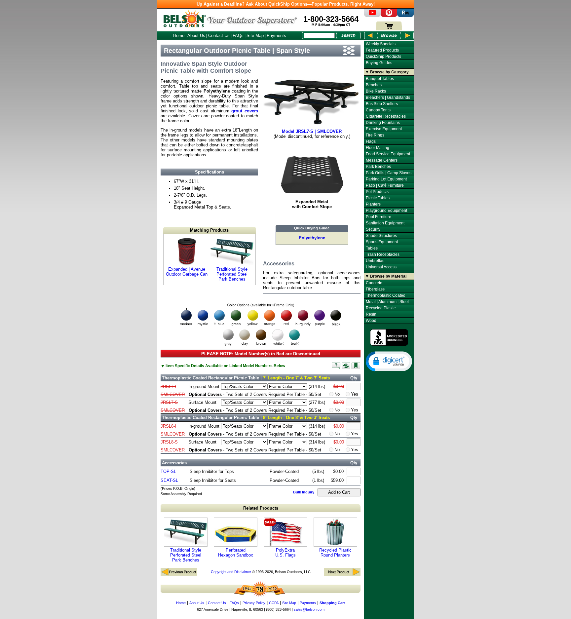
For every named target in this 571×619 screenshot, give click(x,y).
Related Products (260, 508)
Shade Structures (381, 235)
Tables (372, 248)
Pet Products (377, 191)
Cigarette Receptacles (386, 116)
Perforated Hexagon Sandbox (235, 553)
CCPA (274, 603)
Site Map (255, 35)
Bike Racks (376, 91)
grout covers (244, 110)
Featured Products (382, 50)
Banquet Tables (380, 78)
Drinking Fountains (383, 122)
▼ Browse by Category (387, 72)
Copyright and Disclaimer (231, 572)
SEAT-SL (169, 480)
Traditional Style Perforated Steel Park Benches (231, 274)
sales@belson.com (309, 609)
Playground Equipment (386, 210)
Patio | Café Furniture (385, 185)
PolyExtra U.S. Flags (285, 553)
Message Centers (382, 160)
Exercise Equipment (384, 129)
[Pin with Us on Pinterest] (389, 15)
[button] (389, 361)
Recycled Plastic (381, 308)
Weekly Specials (381, 44)
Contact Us (219, 35)
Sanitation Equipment (385, 223)
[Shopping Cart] (389, 28)
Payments (276, 35)
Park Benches (378, 166)
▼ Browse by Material (385, 276)
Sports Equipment (382, 242)
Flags (371, 141)
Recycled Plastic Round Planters (335, 553)
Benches (374, 85)
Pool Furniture (378, 216)
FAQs (238, 35)
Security (373, 229)
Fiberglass (375, 289)
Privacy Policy (254, 603)
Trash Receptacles (383, 254)
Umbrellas (375, 260)
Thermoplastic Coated (385, 295)
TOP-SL (168, 471)
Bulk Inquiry (303, 492)
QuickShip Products (383, 56)
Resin (371, 314)
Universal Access (381, 267)
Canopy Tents (378, 110)
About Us (196, 35)
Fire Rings (375, 135)
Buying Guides (379, 62)
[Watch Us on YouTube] (372, 15)
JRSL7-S (169, 402)
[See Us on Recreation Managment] (405, 15)
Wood (371, 320)
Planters (373, 204)
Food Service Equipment (388, 154)
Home (178, 35)
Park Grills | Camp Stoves (388, 173)
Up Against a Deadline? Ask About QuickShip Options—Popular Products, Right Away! (286, 4)
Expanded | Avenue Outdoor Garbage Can (187, 272)
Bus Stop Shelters (382, 103)
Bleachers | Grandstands (388, 97)
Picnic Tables (378, 198)
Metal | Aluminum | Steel (387, 301)
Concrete (374, 283)
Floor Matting (377, 147)
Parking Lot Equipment (386, 179)
